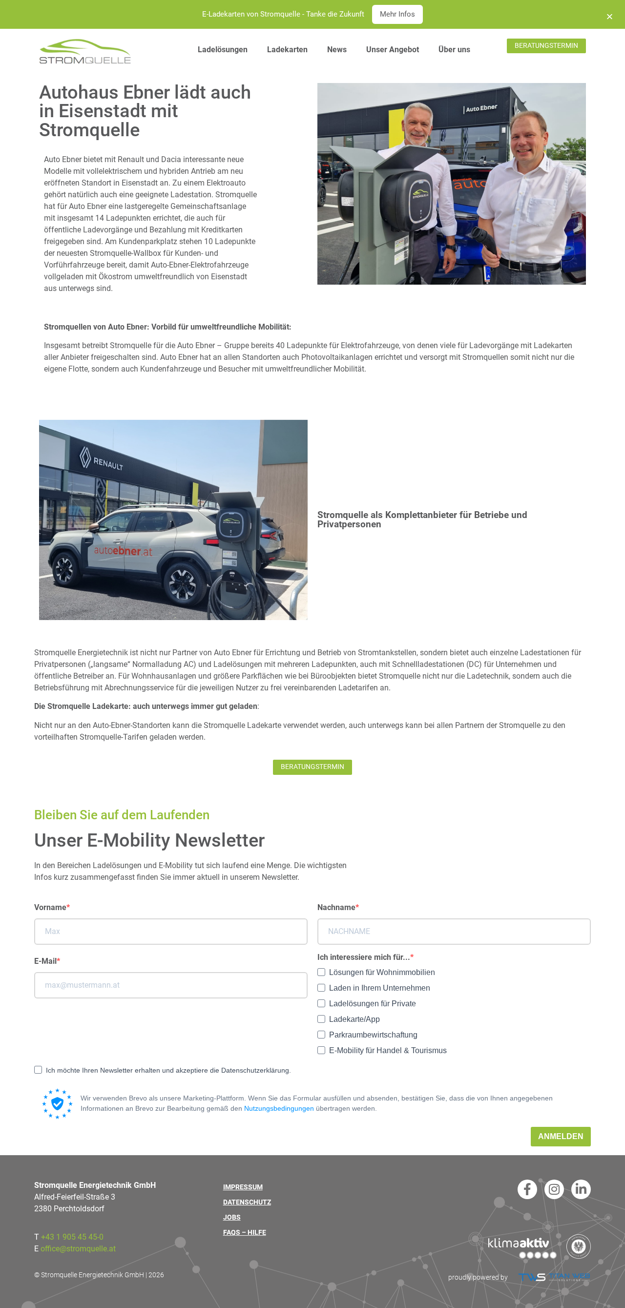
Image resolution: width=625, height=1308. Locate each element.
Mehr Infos (397, 14)
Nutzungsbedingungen (279, 1108)
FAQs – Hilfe (244, 1232)
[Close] (609, 14)
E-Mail (45, 961)
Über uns (454, 49)
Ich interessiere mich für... (363, 957)
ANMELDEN (560, 1136)
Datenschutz (247, 1202)
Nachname (336, 908)
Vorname (50, 908)
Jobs (232, 1217)
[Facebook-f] (527, 1189)
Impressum (243, 1187)
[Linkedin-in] (581, 1189)
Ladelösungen (223, 49)
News (337, 49)
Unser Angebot (392, 49)
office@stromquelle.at (78, 1248)
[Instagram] (554, 1189)
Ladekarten (287, 49)
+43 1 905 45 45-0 (72, 1237)
